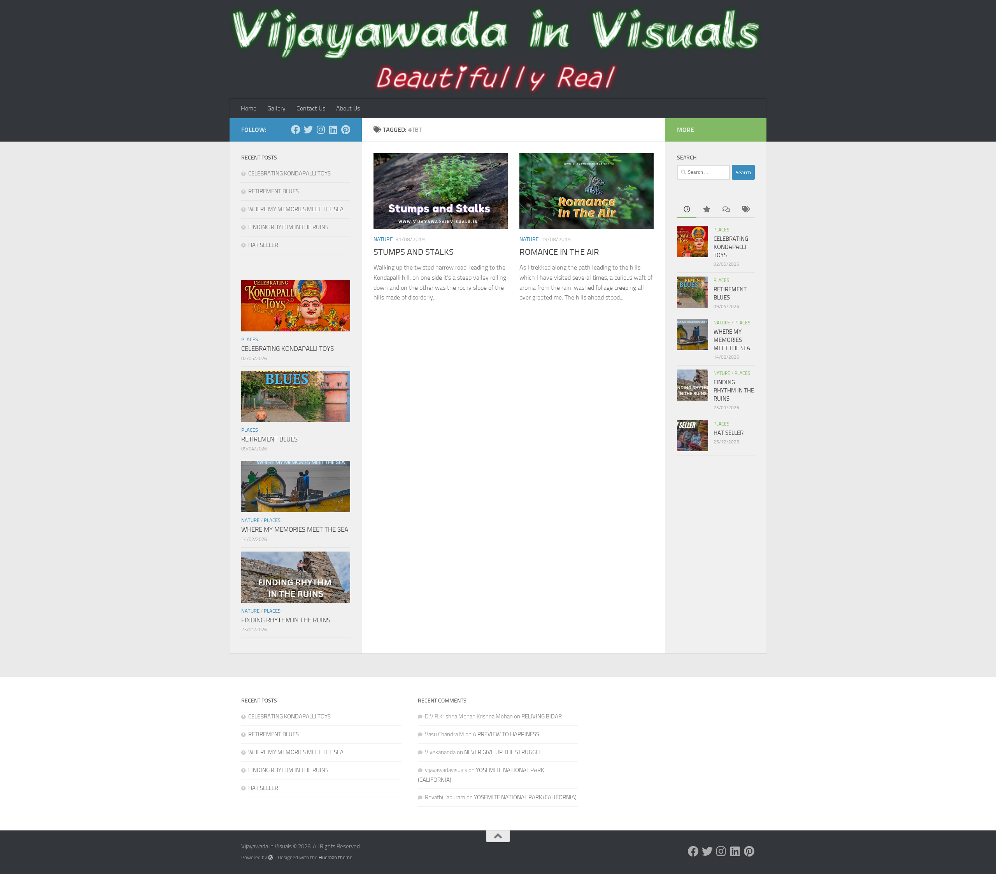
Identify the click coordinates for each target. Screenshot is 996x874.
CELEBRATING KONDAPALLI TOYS (289, 173)
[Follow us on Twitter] (308, 129)
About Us (348, 108)
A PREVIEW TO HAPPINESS (506, 734)
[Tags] (745, 209)
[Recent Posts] (686, 209)
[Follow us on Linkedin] (333, 129)
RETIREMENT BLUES (273, 191)
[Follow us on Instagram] (320, 129)
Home (248, 108)
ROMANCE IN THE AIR (559, 252)
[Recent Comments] (725, 209)
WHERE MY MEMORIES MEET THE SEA (296, 209)
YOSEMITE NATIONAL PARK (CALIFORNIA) (525, 797)
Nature (383, 239)
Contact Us (310, 108)
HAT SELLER (263, 245)
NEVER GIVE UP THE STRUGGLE (503, 752)
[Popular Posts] (706, 209)
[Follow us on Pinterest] (345, 129)
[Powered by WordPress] (270, 857)
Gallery (276, 108)
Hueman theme (335, 857)
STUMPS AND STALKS (414, 252)
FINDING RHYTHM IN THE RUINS (288, 227)
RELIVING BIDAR (541, 716)
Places (249, 339)
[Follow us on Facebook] (295, 129)
